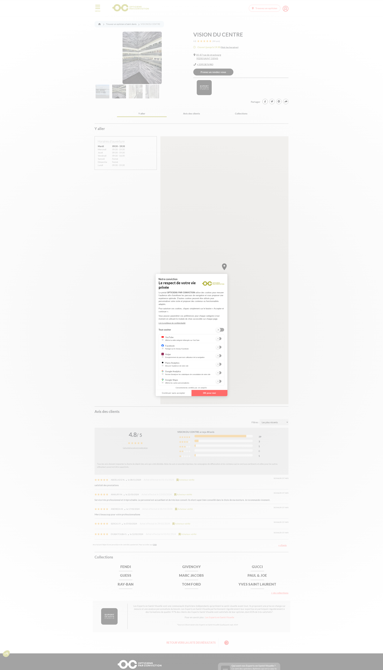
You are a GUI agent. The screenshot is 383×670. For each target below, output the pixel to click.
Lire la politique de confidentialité (172, 323)
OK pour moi (209, 393)
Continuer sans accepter (173, 393)
